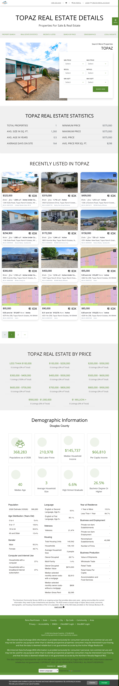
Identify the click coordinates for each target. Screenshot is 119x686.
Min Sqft (67, 79)
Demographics (90, 34)
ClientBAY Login (67, 624)
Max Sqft (90, 79)
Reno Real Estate (32, 620)
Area (92, 620)
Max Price (90, 60)
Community (82, 620)
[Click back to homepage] (4, 2)
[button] (115, 21)
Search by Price (70, 34)
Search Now (100, 89)
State (45, 620)
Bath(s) (89, 69)
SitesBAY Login (83, 624)
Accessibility (43, 624)
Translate (77, 671)
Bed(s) (66, 69)
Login (87, 3)
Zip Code (70, 620)
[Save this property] (36, 175)
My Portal (77, 3)
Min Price (67, 60)
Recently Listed (49, 34)
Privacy (32, 624)
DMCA (54, 624)
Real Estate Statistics (29, 34)
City (61, 620)
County (53, 620)
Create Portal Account (101, 3)
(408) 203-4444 (56, 3)
